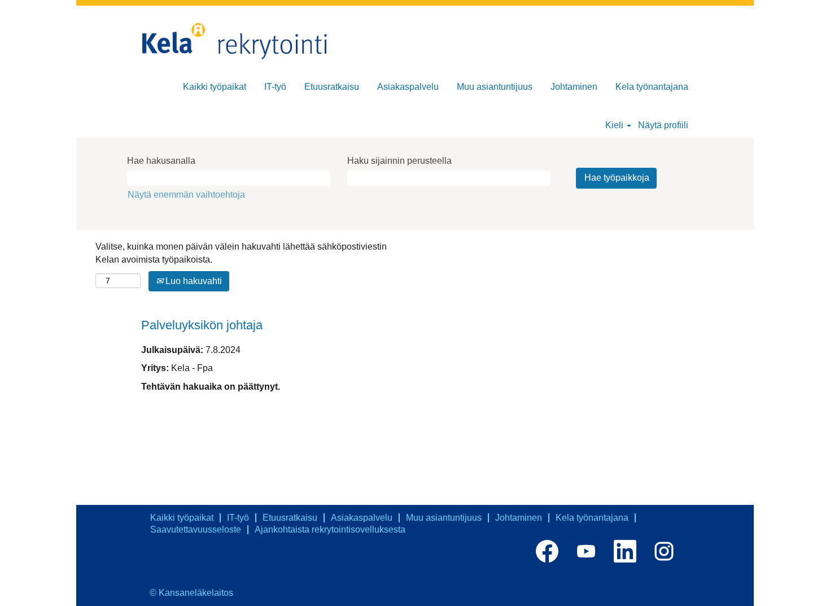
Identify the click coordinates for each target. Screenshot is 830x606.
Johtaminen (574, 86)
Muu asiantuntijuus (494, 86)
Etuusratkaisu (331, 86)
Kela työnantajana (651, 86)
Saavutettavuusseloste (195, 529)
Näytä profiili (663, 125)
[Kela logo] (240, 42)
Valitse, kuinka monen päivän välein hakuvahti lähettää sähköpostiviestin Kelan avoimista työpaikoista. (241, 253)
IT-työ (275, 86)
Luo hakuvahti (192, 281)
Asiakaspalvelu (408, 86)
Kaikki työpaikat (214, 86)
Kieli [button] (615, 125)
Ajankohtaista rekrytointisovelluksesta (330, 529)
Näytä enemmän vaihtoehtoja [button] (186, 194)
